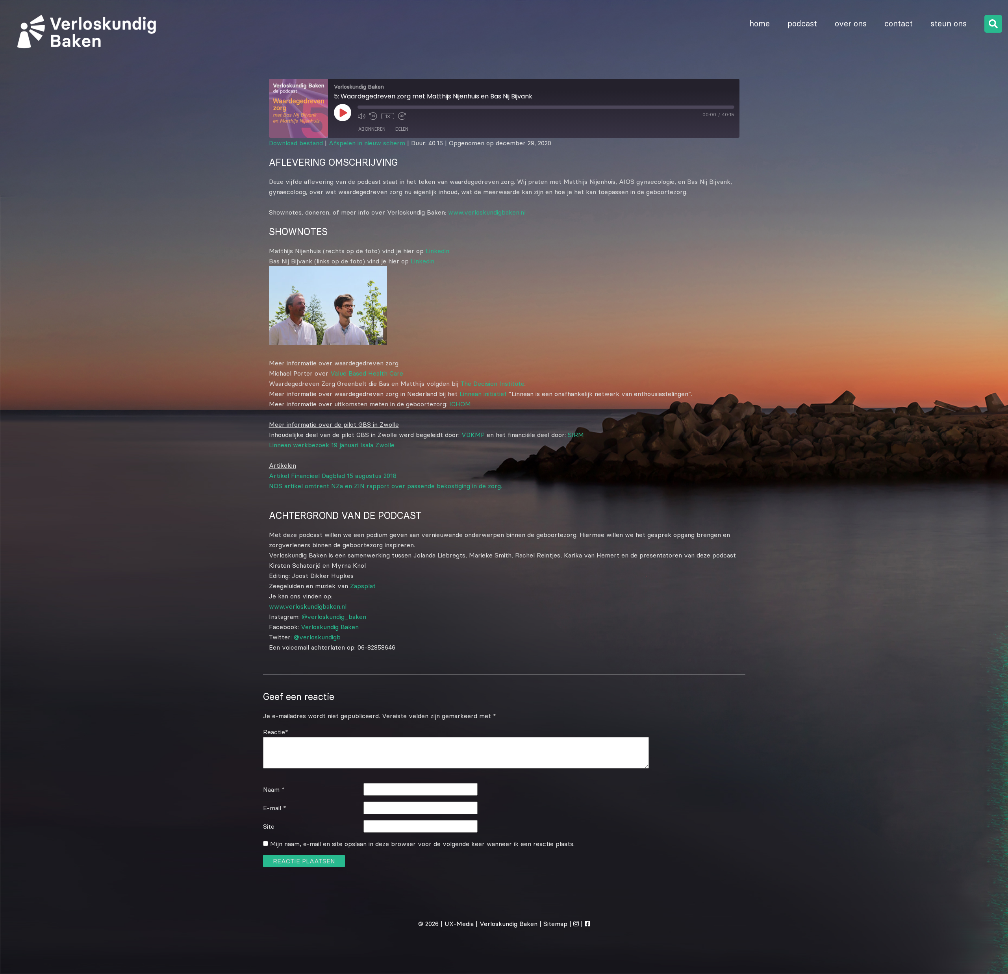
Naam (274, 789)
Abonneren (371, 129)
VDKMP (473, 435)
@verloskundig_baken (334, 616)
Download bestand (296, 143)
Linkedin (437, 251)
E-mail (274, 808)
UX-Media (459, 924)
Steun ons (948, 23)
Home (759, 23)
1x (387, 116)
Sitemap (555, 924)
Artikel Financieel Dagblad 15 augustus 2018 (333, 476)
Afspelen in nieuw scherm (367, 143)
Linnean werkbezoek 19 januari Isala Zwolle (332, 445)
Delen (401, 129)
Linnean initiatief (483, 394)
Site (268, 826)
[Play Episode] (342, 112)
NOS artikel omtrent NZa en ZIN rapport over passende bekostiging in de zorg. (385, 486)
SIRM (576, 435)
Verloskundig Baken (330, 627)
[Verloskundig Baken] (83, 57)
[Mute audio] (361, 116)
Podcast (802, 23)
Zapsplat (363, 586)
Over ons (851, 23)
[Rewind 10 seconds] (373, 116)
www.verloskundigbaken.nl (487, 212)
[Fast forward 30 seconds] (402, 116)
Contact (898, 23)
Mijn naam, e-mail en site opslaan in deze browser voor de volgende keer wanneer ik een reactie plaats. (422, 844)
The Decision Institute (492, 383)
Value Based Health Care (366, 373)
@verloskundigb (317, 637)
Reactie (275, 732)
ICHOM (460, 404)
